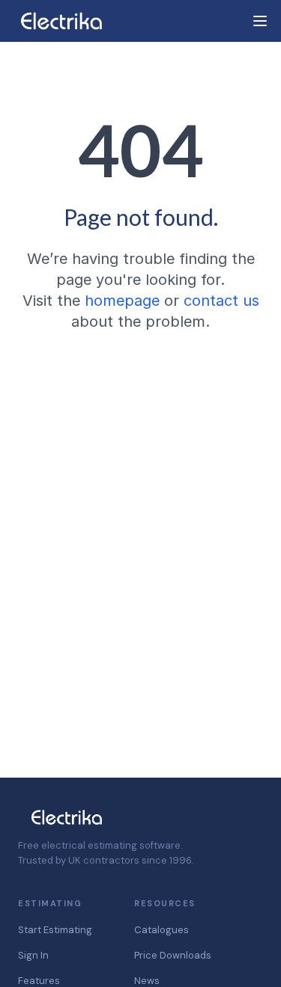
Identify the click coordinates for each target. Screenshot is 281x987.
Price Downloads (172, 955)
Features (39, 980)
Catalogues (161, 929)
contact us (221, 301)
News (147, 980)
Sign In (33, 955)
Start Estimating (55, 929)
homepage (122, 301)
